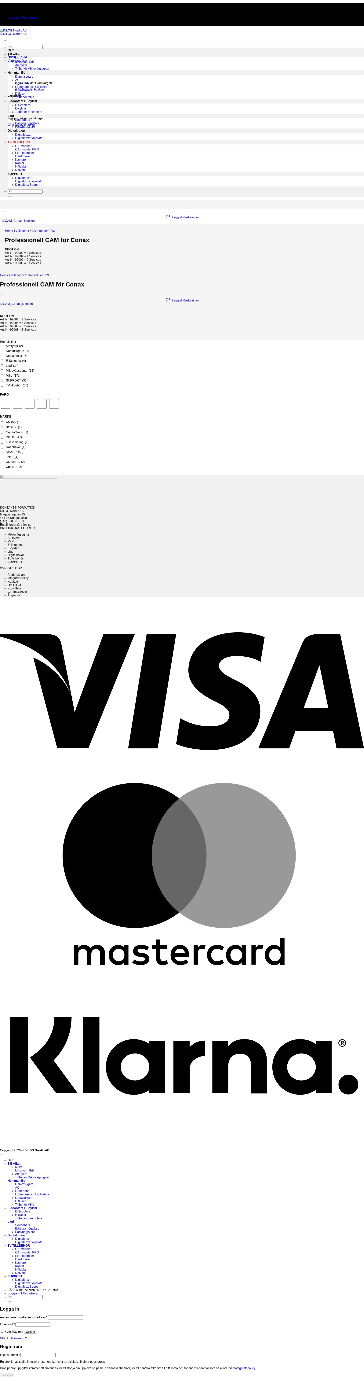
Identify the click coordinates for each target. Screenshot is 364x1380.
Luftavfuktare (23, 90)
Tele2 (12, 457)
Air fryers (14, 346)
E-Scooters (22, 105)
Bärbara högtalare (27, 123)
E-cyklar (13, 548)
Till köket (14, 54)
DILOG (14, 437)
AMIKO (13, 422)
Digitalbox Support (27, 184)
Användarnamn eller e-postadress (23, 1317)
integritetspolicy (244, 1368)
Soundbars (22, 119)
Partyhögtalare (25, 126)
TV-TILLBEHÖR (19, 142)
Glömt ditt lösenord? (13, 1338)
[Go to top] (1, 1154)
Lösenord (7, 1324)
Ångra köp (14, 595)
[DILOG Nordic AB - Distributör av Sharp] (13, 32)
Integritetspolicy (18, 578)
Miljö (12, 375)
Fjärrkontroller (24, 152)
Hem (11, 49)
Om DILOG (15, 585)
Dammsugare (17, 350)
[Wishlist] (3, 211)
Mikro (19, 58)
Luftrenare (22, 83)
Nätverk (20, 170)
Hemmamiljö (16, 1180)
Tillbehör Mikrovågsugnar (32, 68)
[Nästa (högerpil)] (357, 690)
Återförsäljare (17, 574)
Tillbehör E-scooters (28, 111)
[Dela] (351, 4)
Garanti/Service (18, 591)
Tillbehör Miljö (24, 97)
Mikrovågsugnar (20, 370)
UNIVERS (15, 461)
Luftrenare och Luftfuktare (32, 86)
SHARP (14, 452)
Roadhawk (15, 447)
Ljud (11, 115)
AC (17, 80)
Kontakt (13, 581)
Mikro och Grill (25, 61)
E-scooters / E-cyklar (22, 101)
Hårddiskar (22, 156)
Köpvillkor (14, 588)
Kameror (21, 159)
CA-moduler (23, 146)
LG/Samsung (17, 442)
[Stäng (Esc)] (360, 4)
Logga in (30, 1331)
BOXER (14, 427)
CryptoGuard (17, 432)
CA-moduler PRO (27, 149)
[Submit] (9, 196)
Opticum (14, 466)
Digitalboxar (16, 130)
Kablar (19, 163)
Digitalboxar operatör (29, 138)
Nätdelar (21, 166)
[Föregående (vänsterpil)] (6, 690)
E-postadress (10, 1354)
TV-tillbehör (21, 230)
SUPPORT (15, 173)
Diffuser (20, 93)
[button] (23, 17)
